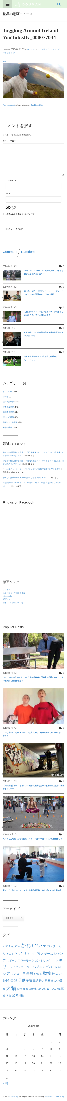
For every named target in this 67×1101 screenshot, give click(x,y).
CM (6, 946)
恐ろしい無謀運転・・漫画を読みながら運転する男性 (25, 478)
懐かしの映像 (8, 417)
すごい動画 (7, 391)
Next (6, 62)
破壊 (19, 989)
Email (8, 194)
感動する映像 (8, 412)
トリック (45, 960)
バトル (53, 967)
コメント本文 (9, 141)
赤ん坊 (56, 989)
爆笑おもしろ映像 (10, 422)
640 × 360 (31, 49)
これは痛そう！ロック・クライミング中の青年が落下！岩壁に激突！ (31, 469)
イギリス (38, 953)
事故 (30, 973)
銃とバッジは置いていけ (13, 603)
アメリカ (23, 953)
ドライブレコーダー (19, 967)
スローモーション (28, 960)
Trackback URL (37, 105)
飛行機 (20, 995)
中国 (22, 973)
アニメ (10, 953)
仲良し (38, 973)
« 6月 (5, 1083)
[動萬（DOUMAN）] (28, 4)
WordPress (48, 1096)
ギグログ (6, 599)
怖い (41, 980)
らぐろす (6, 590)
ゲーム (48, 953)
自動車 (32, 988)
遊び (5, 995)
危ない (57, 973)
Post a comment (9, 105)
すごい (47, 946)
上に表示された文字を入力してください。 (20, 214)
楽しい (55, 980)
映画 (47, 980)
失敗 (13, 980)
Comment (10, 252)
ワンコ (14, 973)
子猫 (29, 980)
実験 (36, 980)
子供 (21, 980)
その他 (5, 397)
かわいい (31, 945)
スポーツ (12, 960)
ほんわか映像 (8, 402)
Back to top (59, 1096)
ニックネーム (11, 180)
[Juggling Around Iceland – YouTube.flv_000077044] (33, 80)
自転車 (41, 988)
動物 (47, 973)
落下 (49, 989)
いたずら (14, 946)
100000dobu (7, 596)
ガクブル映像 (8, 407)
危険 (6, 980)
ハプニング (41, 967)
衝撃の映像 (7, 427)
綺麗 (25, 989)
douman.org (13, 1096)
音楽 (12, 995)
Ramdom (28, 252)
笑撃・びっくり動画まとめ (14, 593)
